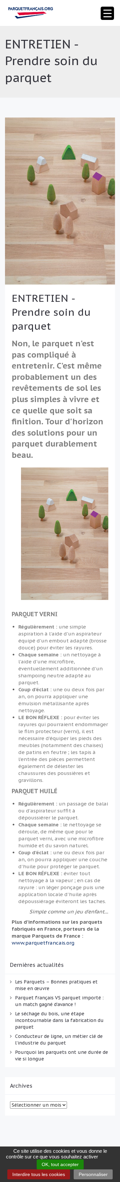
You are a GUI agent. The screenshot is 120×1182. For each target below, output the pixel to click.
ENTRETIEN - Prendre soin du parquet (51, 312)
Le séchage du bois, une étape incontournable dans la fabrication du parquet (59, 1020)
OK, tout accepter (60, 1164)
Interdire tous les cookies (38, 1174)
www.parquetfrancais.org (43, 943)
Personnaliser (93, 1174)
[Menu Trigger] (107, 13)
